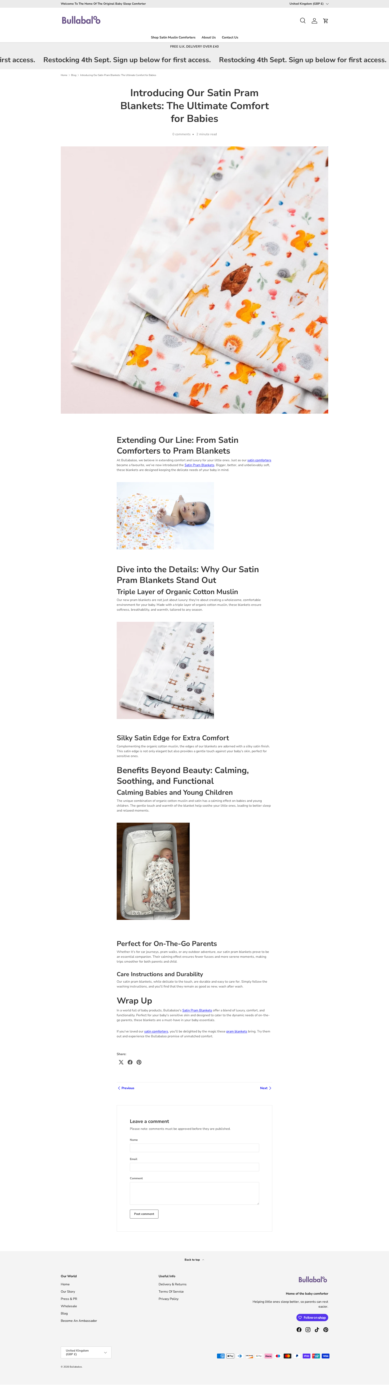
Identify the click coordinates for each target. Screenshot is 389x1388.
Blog (73, 75)
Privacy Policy (168, 1299)
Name (134, 1140)
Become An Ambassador (79, 1321)
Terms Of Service (171, 1291)
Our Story (68, 1291)
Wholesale (69, 1306)
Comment (136, 1178)
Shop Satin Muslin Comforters (173, 37)
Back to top (193, 1260)
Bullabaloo (76, 1366)
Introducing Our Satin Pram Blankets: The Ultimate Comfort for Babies (118, 75)
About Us (209, 37)
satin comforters (259, 460)
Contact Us (230, 37)
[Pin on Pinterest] (139, 1062)
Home (64, 75)
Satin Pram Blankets (199, 465)
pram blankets (236, 1031)
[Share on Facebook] (130, 1062)
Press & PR (69, 1299)
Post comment (144, 1214)
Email (133, 1159)
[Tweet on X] (121, 1062)
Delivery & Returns (173, 1284)
